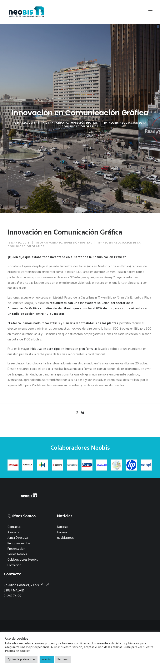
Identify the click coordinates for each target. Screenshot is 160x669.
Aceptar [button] (46, 659)
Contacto (14, 527)
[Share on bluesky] (82, 412)
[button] (150, 12)
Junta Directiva (18, 537)
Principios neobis (19, 543)
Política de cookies (17, 651)
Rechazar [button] (63, 659)
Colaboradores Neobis (23, 559)
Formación (14, 565)
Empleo (62, 532)
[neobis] (27, 12)
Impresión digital (84, 122)
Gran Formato (56, 122)
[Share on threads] (77, 412)
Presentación (16, 548)
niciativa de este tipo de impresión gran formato (64, 348)
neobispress (65, 537)
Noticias (62, 527)
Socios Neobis (17, 554)
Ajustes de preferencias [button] (21, 659)
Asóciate (14, 532)
